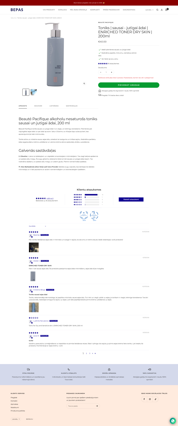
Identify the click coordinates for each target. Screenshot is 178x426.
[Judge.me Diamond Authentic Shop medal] (84, 215)
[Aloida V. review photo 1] (34, 276)
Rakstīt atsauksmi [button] (131, 199)
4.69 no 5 (50, 198)
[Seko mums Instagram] (150, 399)
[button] (103, 64)
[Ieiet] (162, 10)
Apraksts (23, 106)
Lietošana (54, 106)
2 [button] (86, 353)
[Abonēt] (97, 406)
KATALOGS (62, 10)
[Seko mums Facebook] (144, 399)
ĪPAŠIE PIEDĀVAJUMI (111, 10)
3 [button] (89, 353)
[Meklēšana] (157, 10)
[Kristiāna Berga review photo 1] (34, 307)
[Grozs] (166, 10)
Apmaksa (14, 404)
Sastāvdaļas (71, 106)
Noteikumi (15, 407)
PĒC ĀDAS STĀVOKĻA (78, 10)
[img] (33, 232)
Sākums (13, 18)
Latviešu (148, 10)
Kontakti (14, 401)
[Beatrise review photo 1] (34, 247)
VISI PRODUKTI (49, 10)
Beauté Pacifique (106, 22)
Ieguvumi (38, 106)
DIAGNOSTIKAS (129, 10)
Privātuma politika (18, 411)
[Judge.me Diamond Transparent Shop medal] (94, 215)
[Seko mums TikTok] (155, 399)
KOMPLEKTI (95, 10)
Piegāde (14, 398)
